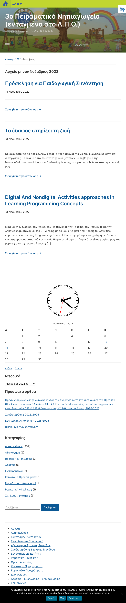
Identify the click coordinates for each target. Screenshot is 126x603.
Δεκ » (18, 368)
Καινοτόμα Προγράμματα (21, 477)
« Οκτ (8, 368)
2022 (18, 59)
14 (6, 347)
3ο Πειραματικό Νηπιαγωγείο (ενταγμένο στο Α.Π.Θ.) (52, 20)
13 (105, 341)
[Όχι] (122, 594)
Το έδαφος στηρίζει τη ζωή (37, 130)
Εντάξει (51, 598)
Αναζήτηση (115, 45)
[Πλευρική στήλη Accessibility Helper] (122, 9)
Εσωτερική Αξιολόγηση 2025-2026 (27, 420)
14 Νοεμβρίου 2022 (17, 91)
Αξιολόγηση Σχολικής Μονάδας (31, 545)
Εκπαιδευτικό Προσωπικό (27, 541)
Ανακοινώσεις (14, 446)
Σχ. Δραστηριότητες (17, 495)
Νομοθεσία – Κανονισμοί (20, 483)
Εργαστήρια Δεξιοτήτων (26, 553)
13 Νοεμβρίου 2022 (17, 139)
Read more (74, 598)
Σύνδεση (17, 3)
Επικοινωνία (18, 583)
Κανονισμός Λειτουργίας (26, 537)
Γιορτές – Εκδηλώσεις (18, 458)
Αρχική (9, 59)
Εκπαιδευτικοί (14, 471)
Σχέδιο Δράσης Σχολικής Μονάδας (33, 549)
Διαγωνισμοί (18, 574)
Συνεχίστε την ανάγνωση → (23, 109)
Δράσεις (10, 464)
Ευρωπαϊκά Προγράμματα (27, 570)
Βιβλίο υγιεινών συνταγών (21, 426)
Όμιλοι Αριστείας (21, 562)
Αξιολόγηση (12, 452)
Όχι (62, 598)
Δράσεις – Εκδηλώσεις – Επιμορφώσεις (35, 578)
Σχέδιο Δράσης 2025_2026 (22, 414)
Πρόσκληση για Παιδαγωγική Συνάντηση (54, 83)
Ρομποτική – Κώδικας (18, 489)
